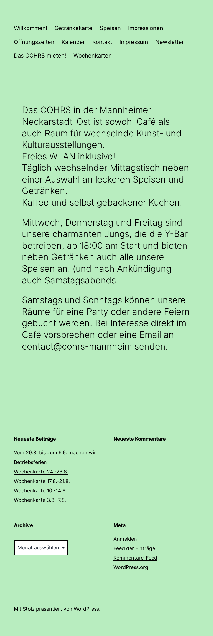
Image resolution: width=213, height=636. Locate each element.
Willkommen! (30, 28)
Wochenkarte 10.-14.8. (40, 490)
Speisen (110, 28)
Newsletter (169, 42)
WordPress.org (130, 567)
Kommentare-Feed (135, 558)
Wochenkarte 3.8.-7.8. (40, 500)
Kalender (73, 42)
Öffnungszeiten (34, 42)
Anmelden (125, 539)
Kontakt (102, 42)
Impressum (134, 42)
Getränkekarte (73, 28)
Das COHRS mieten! (40, 55)
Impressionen (145, 28)
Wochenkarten (92, 55)
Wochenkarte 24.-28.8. (41, 472)
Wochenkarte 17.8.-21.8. (42, 481)
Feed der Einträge (134, 548)
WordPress (86, 609)
